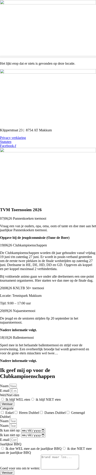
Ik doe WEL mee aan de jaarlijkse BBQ (34, 448)
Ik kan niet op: (10, 430)
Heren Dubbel (29, 413)
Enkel (9, 413)
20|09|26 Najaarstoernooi (17, 311)
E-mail (5, 390)
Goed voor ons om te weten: (20, 468)
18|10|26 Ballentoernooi (17, 337)
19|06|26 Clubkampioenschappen (23, 245)
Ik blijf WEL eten (18, 399)
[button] (48, 57)
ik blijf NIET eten (48, 399)
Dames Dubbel (55, 413)
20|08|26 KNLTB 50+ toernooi (22, 288)
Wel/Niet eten (9, 395)
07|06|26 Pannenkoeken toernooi (23, 218)
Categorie (7, 408)
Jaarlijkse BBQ (10, 444)
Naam (4, 386)
